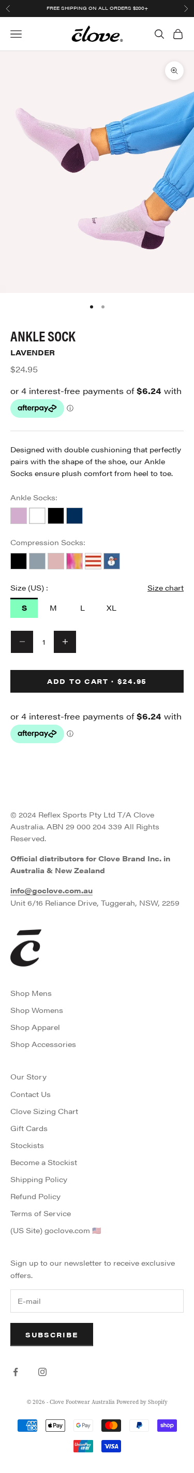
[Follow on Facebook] (15, 1372)
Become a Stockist (43, 1162)
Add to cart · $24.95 (97, 681)
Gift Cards (29, 1128)
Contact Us (30, 1094)
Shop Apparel (35, 1027)
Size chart (165, 587)
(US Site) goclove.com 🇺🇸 (55, 1230)
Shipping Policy (38, 1179)
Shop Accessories (43, 1044)
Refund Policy (35, 1196)
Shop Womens (36, 1010)
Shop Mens (31, 993)
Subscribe (51, 1334)
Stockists (27, 1145)
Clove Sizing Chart (44, 1111)
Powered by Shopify (142, 1402)
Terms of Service (40, 1213)
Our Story (28, 1076)
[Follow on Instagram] (42, 1372)
